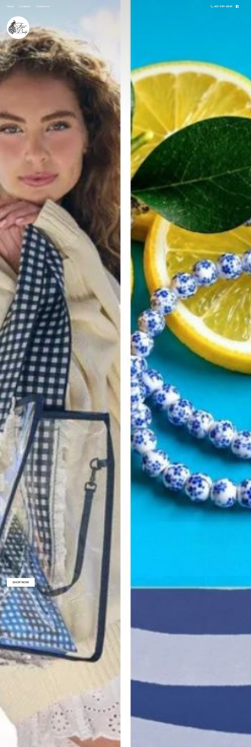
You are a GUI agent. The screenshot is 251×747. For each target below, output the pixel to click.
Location (24, 6)
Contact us (42, 6)
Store (10, 6)
